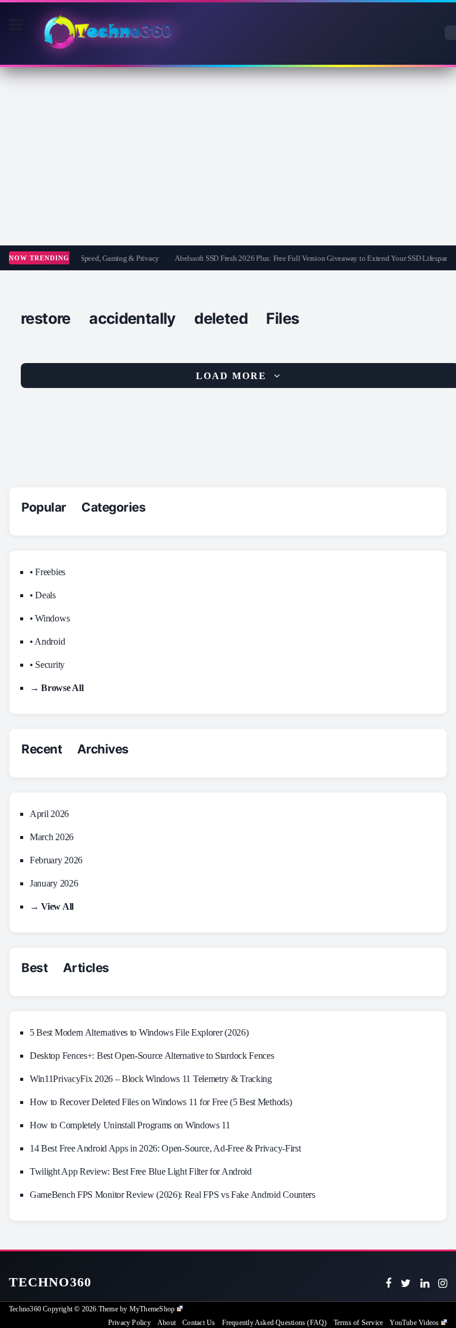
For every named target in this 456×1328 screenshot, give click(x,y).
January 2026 (54, 883)
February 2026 (56, 860)
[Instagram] (442, 1283)
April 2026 (49, 814)
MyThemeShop (152, 1309)
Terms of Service (358, 1322)
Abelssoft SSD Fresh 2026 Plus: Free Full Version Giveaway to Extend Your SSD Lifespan (304, 258)
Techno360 (50, 1282)
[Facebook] (388, 1283)
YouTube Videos (414, 1322)
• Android (47, 641)
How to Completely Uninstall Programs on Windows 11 (130, 1125)
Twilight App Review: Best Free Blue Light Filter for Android (141, 1171)
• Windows (49, 618)
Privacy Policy (129, 1322)
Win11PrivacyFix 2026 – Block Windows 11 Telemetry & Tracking (151, 1079)
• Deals (43, 595)
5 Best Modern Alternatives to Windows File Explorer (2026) (139, 1032)
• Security (47, 665)
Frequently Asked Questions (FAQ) (274, 1322)
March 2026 (52, 837)
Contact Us (198, 1322)
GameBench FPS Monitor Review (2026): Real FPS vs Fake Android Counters (172, 1195)
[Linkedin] (424, 1283)
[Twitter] (406, 1283)
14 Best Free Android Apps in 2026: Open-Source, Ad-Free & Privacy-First (165, 1148)
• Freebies (47, 572)
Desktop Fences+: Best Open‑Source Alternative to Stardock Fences (152, 1056)
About (166, 1322)
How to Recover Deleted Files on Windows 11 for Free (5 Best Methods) (161, 1102)
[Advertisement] (228, 156)
